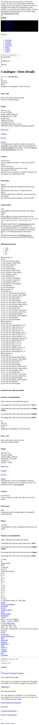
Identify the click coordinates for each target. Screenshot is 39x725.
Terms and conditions (8, 604)
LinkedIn (4, 651)
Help (2, 638)
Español (21, 673)
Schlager (4, 134)
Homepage (17, 702)
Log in (3, 702)
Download (4, 640)
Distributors (5, 616)
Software (4, 642)
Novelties (8, 42)
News (3, 646)
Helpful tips (5, 644)
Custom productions (7, 636)
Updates (7, 49)
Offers (7, 47)
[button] (6, 29)
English (13, 673)
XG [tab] (6, 254)
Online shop (5, 634)
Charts (7, 51)
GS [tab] (6, 252)
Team (2, 612)
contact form (10, 623)
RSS (2, 653)
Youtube (3, 649)
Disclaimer (4, 606)
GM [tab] (6, 248)
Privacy (3, 608)
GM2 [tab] (7, 250)
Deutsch (5, 673)
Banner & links (6, 614)
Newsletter (4, 655)
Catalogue (8, 44)
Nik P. (10, 113)
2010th (3, 142)
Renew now (5, 687)
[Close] (1, 671)
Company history (6, 610)
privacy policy (31, 11)
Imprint (3, 602)
